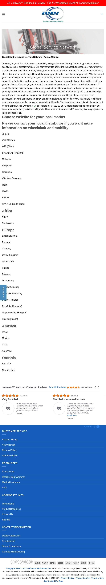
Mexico (5, 338)
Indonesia (7, 172)
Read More (72, 415)
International (8, 504)
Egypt (5, 216)
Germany (6, 248)
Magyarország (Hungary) (14, 312)
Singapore (7, 165)
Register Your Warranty (13, 477)
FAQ (4, 487)
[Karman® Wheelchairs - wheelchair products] (53, 14)
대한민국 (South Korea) (13, 204)
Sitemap (6, 520)
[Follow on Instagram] (17, 562)
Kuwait (5, 197)
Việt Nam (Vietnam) (11, 178)
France (5, 268)
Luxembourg (8, 280)
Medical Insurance (11, 482)
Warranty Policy (9, 455)
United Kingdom (10, 255)
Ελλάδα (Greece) (10, 287)
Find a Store (8, 471)
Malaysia (6, 159)
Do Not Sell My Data (53, 581)
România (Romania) (12, 306)
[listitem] (22, 404)
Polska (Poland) (10, 319)
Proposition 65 (83, 578)
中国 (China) (8, 146)
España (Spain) (9, 236)
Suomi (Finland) (10, 300)
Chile (4, 344)
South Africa (8, 223)
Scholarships (8, 541)
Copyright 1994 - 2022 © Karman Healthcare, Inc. (29, 568)
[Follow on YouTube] (31, 562)
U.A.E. (5, 191)
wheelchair (37, 128)
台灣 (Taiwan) (8, 140)
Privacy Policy (67, 578)
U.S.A (5, 332)
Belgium (6, 274)
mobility (43, 63)
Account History (10, 439)
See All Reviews (58, 387)
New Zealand (8, 370)
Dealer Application (11, 536)
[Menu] (3, 14)
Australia (6, 363)
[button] (95, 387)
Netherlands (8, 261)
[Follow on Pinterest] (26, 562)
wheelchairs (75, 70)
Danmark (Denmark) (12, 293)
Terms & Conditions (11, 546)
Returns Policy (9, 450)
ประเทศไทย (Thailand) (13, 153)
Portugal (6, 242)
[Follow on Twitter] (22, 562)
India (4, 185)
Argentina (7, 351)
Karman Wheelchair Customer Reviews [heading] (24, 387)
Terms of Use (97, 578)
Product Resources (11, 509)
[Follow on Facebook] (13, 562)
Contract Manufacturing (13, 552)
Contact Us (7, 514)
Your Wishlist (8, 445)
